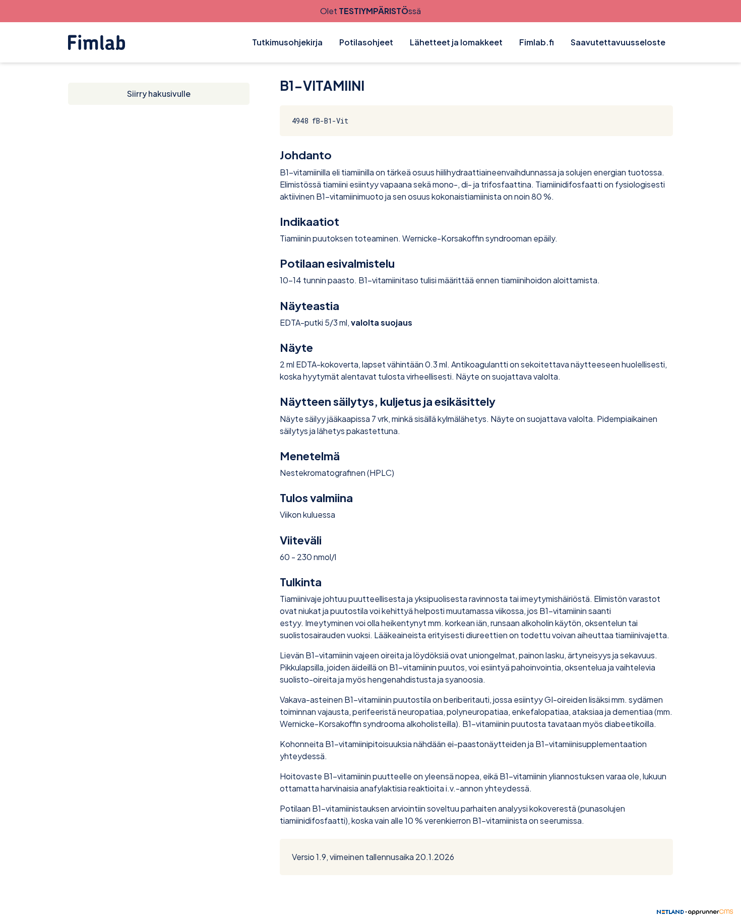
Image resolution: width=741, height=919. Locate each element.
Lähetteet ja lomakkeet (456, 42)
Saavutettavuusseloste (618, 42)
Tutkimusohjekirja (287, 42)
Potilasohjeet (366, 42)
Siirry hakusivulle (159, 93)
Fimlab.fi (536, 42)
